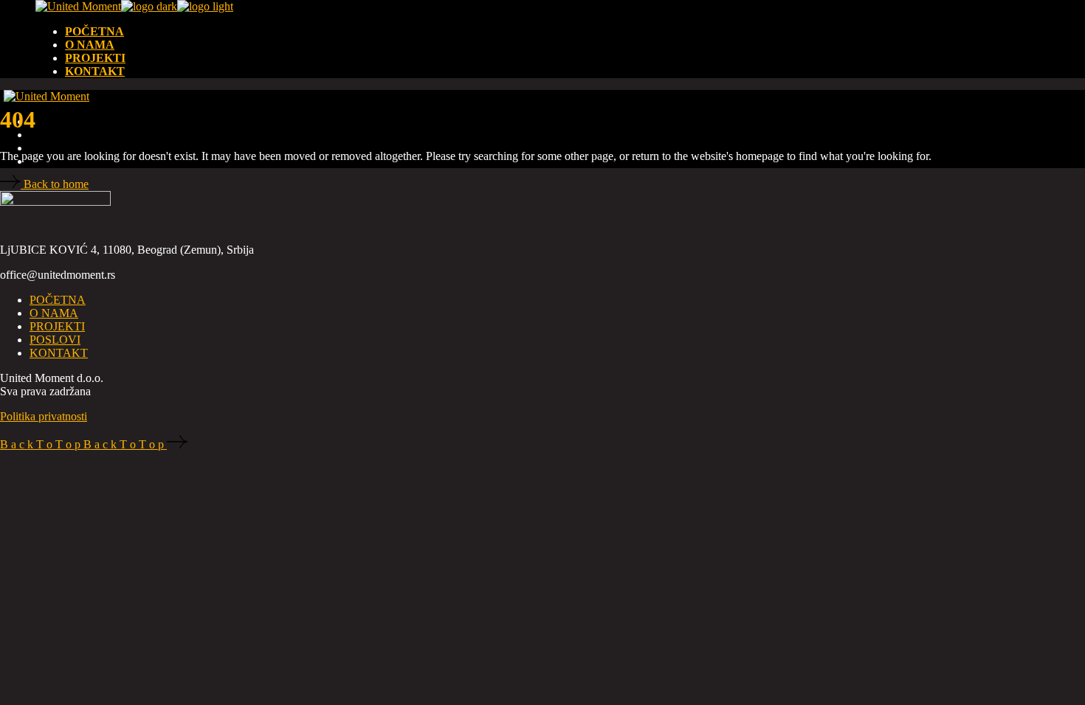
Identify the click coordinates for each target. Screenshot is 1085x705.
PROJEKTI (57, 326)
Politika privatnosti (43, 416)
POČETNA (58, 300)
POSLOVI (55, 339)
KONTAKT (59, 353)
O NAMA (54, 313)
